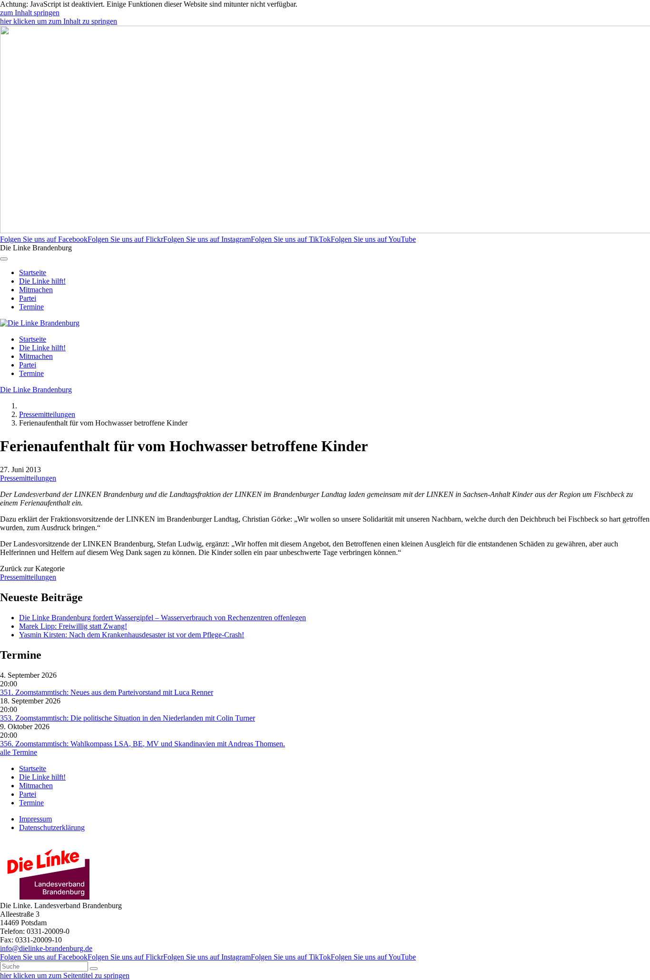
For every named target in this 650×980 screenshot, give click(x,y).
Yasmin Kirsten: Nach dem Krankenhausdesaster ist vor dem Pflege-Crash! (131, 635)
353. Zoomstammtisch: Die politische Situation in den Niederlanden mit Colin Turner (127, 718)
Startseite (32, 272)
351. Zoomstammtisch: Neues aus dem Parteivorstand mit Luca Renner (106, 692)
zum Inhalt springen (29, 13)
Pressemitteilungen (47, 414)
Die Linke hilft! (42, 281)
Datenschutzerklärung (52, 827)
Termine (31, 307)
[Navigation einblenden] (4, 258)
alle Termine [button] (18, 752)
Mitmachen (36, 290)
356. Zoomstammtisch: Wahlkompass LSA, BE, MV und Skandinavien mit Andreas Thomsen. (142, 744)
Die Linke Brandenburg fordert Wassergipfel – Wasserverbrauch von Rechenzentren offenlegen (162, 618)
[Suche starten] (94, 968)
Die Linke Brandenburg (36, 390)
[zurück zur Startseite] (39, 323)
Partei (27, 298)
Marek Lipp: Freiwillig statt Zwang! (73, 626)
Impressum (35, 819)
